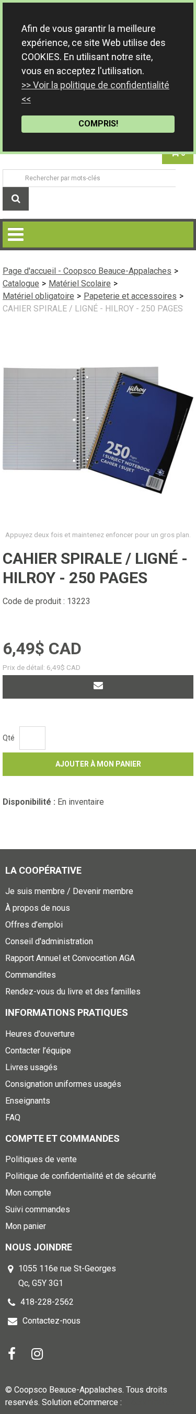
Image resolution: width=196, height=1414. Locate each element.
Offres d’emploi (34, 925)
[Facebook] (12, 1353)
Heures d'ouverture (40, 1034)
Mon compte (28, 1193)
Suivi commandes (37, 1209)
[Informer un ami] (98, 687)
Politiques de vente (41, 1159)
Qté (9, 738)
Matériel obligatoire (38, 296)
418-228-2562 (47, 1302)
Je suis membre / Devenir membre (69, 891)
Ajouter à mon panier (98, 764)
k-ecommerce (149, 1402)
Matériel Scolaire (80, 283)
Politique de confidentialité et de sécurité (80, 1176)
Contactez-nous (51, 1321)
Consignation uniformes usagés (63, 1084)
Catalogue (21, 283)
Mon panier (25, 1226)
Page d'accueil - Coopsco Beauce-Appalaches (87, 271)
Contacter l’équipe (38, 1051)
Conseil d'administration (49, 941)
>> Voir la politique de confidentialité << (95, 92)
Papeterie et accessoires (130, 296)
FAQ (12, 1117)
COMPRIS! (98, 124)
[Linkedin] (37, 1353)
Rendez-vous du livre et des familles (73, 991)
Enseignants (27, 1101)
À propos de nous (37, 908)
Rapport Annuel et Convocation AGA (70, 958)
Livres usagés (31, 1067)
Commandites (30, 975)
